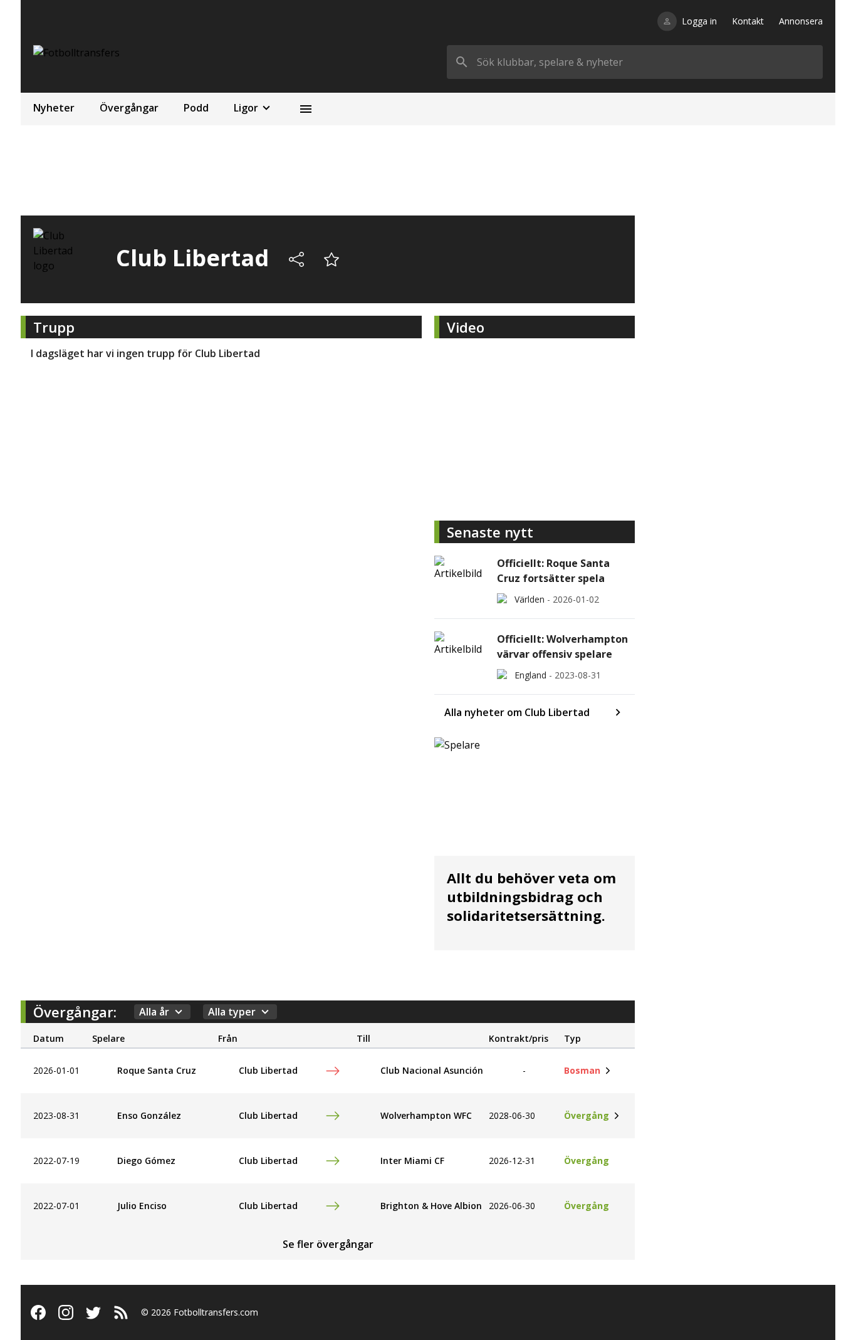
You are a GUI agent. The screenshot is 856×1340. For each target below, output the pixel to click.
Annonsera (801, 21)
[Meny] (306, 109)
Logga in (699, 21)
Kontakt (748, 21)
